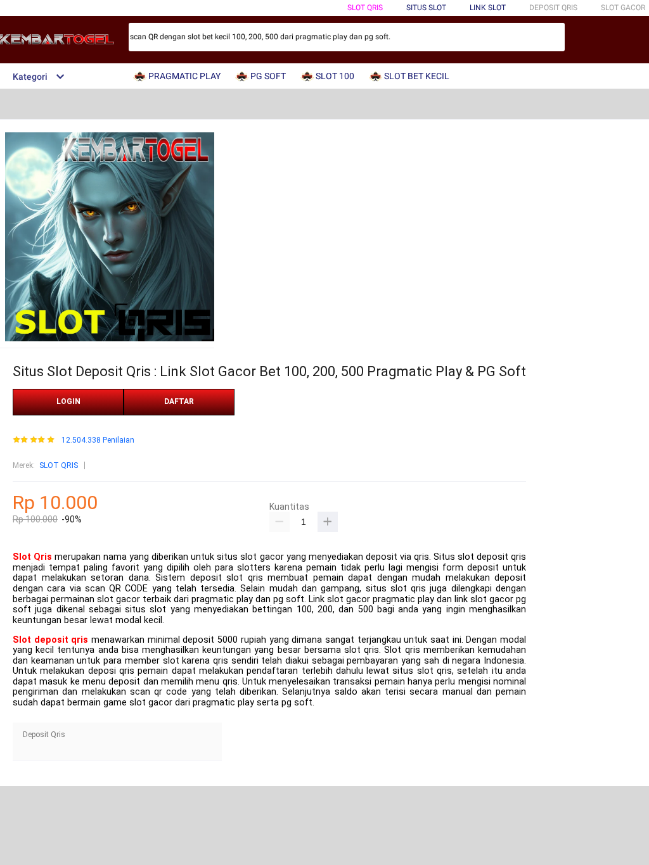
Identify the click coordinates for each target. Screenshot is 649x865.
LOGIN (68, 401)
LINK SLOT (488, 7)
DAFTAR (179, 401)
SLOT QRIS (365, 7)
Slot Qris (32, 557)
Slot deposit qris (50, 640)
